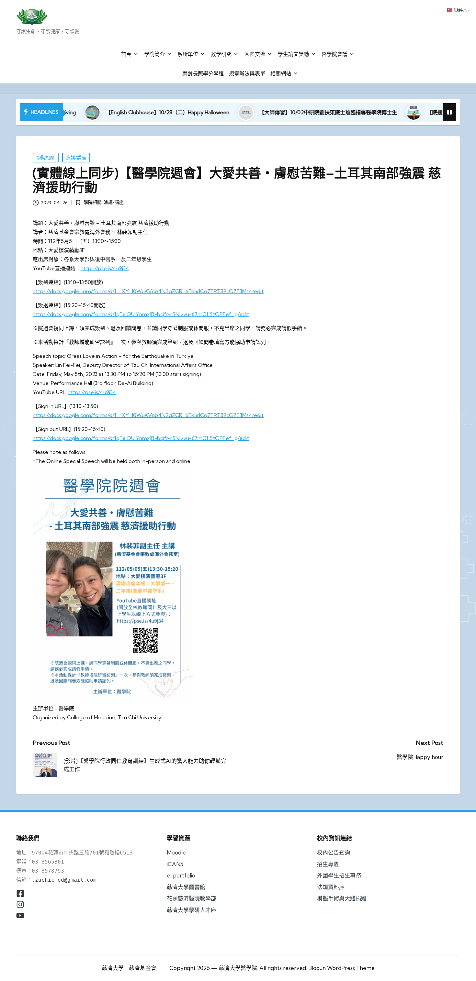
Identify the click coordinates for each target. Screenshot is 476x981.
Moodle (176, 852)
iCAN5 (175, 864)
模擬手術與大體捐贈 (342, 898)
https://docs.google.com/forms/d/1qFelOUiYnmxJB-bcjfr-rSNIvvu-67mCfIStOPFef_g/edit (141, 314)
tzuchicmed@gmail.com (64, 880)
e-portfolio (181, 875)
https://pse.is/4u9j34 (105, 268)
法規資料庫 (331, 887)
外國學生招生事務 (339, 875)
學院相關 (46, 157)
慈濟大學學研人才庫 (191, 910)
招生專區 (328, 864)
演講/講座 (76, 157)
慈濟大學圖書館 (186, 887)
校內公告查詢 (333, 852)
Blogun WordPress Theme (341, 967)
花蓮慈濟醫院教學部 (191, 898)
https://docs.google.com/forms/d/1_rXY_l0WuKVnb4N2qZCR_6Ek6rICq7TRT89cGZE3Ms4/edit (148, 291)
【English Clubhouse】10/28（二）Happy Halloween (131, 112)
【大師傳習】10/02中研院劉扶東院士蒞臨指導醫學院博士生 (292, 112)
